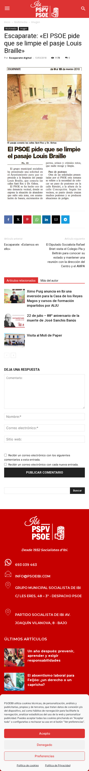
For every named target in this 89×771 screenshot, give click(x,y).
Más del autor (49, 280)
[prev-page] (6, 355)
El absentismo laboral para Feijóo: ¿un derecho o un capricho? (51, 680)
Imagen (35, 22)
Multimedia (20, 22)
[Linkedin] (46, 219)
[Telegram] (65, 219)
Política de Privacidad (57, 765)
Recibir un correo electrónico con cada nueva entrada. (43, 464)
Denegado (44, 745)
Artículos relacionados (21, 280)
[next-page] (13, 355)
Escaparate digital (20, 57)
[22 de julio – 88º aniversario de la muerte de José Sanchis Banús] (14, 320)
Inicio (7, 22)
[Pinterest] (27, 219)
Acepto (44, 733)
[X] (18, 219)
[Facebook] (8, 219)
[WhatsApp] (37, 219)
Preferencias (44, 756)
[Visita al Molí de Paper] (14, 340)
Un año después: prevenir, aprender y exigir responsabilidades (51, 655)
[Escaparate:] (44, 528)
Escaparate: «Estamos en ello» (21, 247)
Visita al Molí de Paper (44, 335)
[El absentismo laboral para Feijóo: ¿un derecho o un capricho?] (14, 682)
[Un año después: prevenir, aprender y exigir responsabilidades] (14, 657)
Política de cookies (28, 765)
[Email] (56, 219)
